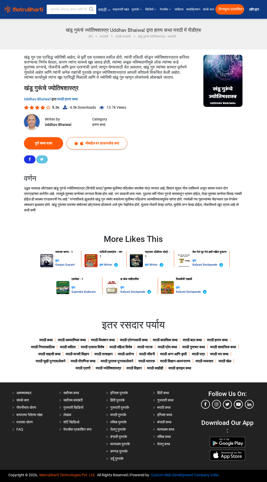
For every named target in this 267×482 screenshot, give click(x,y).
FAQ (19, 429)
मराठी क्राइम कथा (179, 368)
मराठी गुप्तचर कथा (193, 347)
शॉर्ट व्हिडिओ (71, 422)
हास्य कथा (98, 125)
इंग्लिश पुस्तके (119, 393)
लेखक (67, 415)
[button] (91, 9)
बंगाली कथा (164, 422)
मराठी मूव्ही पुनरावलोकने (50, 361)
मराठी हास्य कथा (67, 99)
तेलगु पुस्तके (118, 429)
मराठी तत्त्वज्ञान (103, 354)
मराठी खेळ (225, 361)
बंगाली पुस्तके (118, 437)
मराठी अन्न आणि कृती (173, 354)
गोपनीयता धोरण (26, 407)
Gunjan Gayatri (65, 264)
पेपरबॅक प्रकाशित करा (77, 429)
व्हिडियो (149, 9)
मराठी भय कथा (219, 354)
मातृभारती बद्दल (121, 9)
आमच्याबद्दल (23, 393)
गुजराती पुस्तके (119, 407)
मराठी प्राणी (83, 368)
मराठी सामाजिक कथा (223, 347)
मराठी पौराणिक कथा (83, 361)
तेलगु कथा (163, 444)
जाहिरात (179, 9)
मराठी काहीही (155, 368)
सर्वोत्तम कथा (71, 393)
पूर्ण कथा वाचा (43, 143)
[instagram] (216, 404)
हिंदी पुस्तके (117, 400)
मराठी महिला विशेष (121, 347)
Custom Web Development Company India (185, 475)
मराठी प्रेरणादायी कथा (134, 340)
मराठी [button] (102, 9)
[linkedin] (249, 404)
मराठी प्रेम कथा (167, 347)
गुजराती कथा (165, 400)
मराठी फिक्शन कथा (103, 340)
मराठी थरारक (146, 361)
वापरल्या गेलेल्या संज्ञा (29, 415)
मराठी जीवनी (147, 354)
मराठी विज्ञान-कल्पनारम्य (175, 361)
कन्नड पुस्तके (119, 451)
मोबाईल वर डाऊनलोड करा (102, 143)
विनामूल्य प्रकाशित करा (231, 9)
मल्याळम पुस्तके (120, 444)
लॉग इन (254, 9)
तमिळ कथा (164, 437)
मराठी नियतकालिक (43, 347)
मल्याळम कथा (165, 429)
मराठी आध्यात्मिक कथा (72, 340)
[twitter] (227, 404)
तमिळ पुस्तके (118, 422)
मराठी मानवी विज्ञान (77, 354)
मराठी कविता (68, 347)
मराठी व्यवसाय (204, 361)
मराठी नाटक (145, 347)
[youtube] (238, 404)
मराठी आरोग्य (126, 354)
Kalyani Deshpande (205, 264)
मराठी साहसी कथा (49, 354)
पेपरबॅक (164, 9)
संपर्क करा (208, 9)
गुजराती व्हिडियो (73, 407)
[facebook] (205, 404)
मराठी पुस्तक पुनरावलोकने (117, 361)
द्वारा (57, 260)
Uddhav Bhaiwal (37, 99)
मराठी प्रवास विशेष (92, 347)
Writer (108, 264)
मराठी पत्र (198, 354)
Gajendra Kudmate (83, 292)
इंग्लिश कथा (164, 415)
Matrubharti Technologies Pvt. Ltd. (68, 475)
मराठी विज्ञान (134, 368)
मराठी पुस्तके (118, 415)
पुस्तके (136, 9)
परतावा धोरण (25, 422)
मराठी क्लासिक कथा (165, 340)
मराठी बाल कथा (192, 340)
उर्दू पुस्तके (116, 458)
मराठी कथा (46, 340)
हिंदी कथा (163, 393)
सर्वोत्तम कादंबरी (73, 400)
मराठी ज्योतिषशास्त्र (108, 368)
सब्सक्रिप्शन (193, 9)
